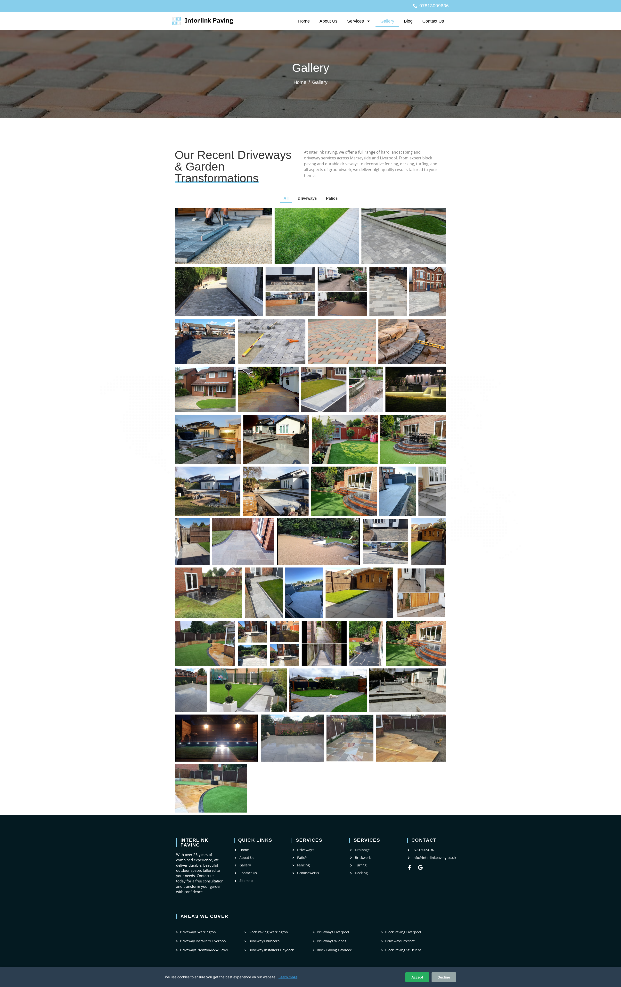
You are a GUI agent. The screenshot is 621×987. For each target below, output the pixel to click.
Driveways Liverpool (333, 932)
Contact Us (433, 21)
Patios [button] (332, 198)
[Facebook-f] (409, 867)
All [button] (286, 198)
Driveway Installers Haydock (271, 950)
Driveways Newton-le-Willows (204, 950)
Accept (417, 977)
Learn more (287, 977)
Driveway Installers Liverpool (203, 941)
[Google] (420, 867)
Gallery (387, 21)
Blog (408, 21)
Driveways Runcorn (264, 941)
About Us (328, 21)
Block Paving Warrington (268, 932)
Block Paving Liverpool (403, 932)
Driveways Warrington (198, 932)
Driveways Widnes (331, 941)
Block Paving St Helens (403, 950)
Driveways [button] (307, 198)
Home (304, 21)
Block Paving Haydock (334, 950)
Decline (444, 977)
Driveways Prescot (400, 941)
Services (355, 21)
